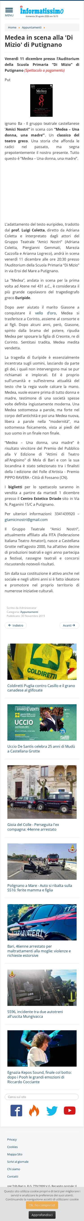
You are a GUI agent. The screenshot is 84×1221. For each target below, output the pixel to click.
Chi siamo (13, 1169)
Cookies (12, 1147)
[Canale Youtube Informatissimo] (69, 1112)
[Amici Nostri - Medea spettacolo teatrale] (42, 100)
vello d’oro (45, 313)
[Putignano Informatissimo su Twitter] (51, 1112)
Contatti (12, 1176)
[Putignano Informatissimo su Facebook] (15, 1112)
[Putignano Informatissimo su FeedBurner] (33, 1112)
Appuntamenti (29, 612)
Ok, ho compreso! (42, 1205)
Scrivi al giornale (17, 1162)
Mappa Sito (14, 1154)
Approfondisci (42, 1215)
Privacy (12, 1139)
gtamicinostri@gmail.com (26, 519)
